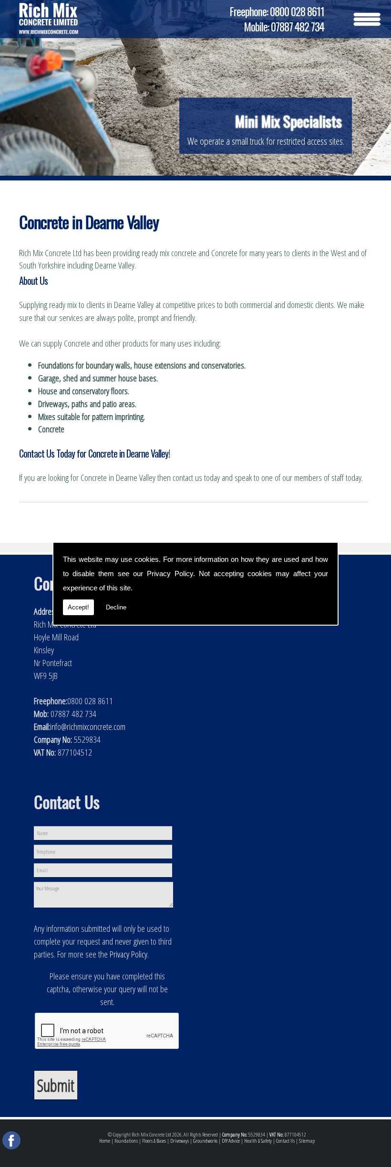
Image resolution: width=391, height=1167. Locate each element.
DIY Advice (231, 1140)
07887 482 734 (297, 27)
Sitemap (307, 1140)
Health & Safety (258, 1140)
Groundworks (205, 1140)
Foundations (126, 1140)
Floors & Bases (154, 1140)
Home (104, 1140)
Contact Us (285, 1140)
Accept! (78, 607)
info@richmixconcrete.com (87, 726)
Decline (116, 607)
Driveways (179, 1140)
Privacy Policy (170, 573)
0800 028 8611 (297, 11)
